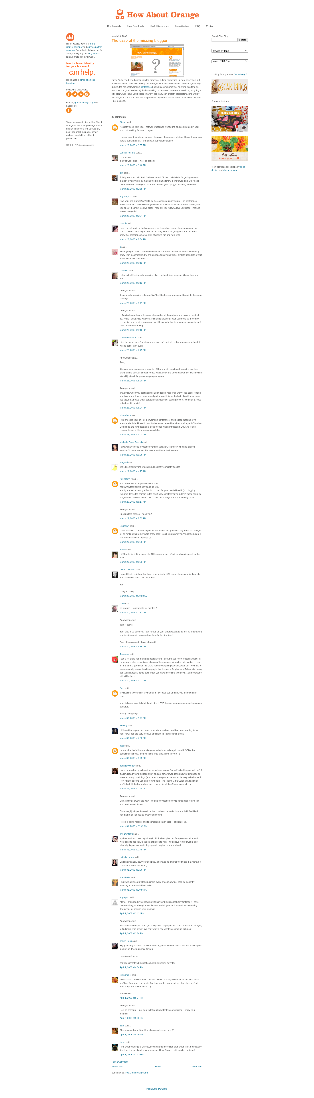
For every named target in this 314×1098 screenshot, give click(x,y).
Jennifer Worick (127, 766)
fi (120, 247)
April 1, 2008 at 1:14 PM (131, 933)
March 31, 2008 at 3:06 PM (133, 870)
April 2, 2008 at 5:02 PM (131, 1018)
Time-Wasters (182, 26)
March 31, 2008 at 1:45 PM (133, 849)
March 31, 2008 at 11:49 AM (133, 826)
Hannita (124, 223)
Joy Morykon (126, 196)
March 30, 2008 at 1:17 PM (133, 612)
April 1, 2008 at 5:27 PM (131, 998)
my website (94, 53)
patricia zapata (127, 857)
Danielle (124, 270)
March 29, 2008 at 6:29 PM (133, 562)
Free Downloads (135, 26)
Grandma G (125, 975)
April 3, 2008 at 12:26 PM (132, 1054)
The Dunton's (126, 834)
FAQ (197, 26)
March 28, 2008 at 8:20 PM (133, 380)
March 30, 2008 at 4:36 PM (133, 646)
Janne (123, 549)
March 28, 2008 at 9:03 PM (133, 434)
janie (122, 603)
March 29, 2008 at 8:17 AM (133, 502)
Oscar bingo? (240, 74)
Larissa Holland (127, 152)
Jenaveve (124, 654)
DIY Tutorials (114, 26)
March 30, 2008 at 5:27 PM (133, 718)
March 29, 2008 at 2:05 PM (133, 542)
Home (158, 1066)
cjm (121, 173)
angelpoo (124, 897)
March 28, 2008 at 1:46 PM (133, 165)
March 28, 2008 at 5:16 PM (133, 330)
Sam (122, 1025)
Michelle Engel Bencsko (132, 442)
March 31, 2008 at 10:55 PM (133, 890)
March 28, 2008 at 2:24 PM (133, 216)
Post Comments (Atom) (136, 1072)
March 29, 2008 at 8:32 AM (133, 518)
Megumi (124, 462)
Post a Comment (120, 1062)
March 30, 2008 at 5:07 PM (133, 680)
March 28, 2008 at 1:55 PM (133, 189)
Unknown (124, 526)
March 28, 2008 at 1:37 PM (133, 145)
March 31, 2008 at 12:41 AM (133, 788)
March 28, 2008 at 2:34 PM (133, 239)
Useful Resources (159, 26)
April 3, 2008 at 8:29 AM (131, 1034)
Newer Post (117, 1066)
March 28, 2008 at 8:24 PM (133, 408)
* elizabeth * (126, 479)
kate (122, 746)
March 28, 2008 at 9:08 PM (133, 455)
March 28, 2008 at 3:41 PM (133, 303)
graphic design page (85, 102)
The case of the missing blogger (139, 40)
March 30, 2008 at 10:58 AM (133, 596)
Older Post (197, 1066)
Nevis (122, 1042)
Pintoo (123, 122)
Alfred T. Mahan (127, 569)
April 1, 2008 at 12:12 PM (132, 913)
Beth (122, 688)
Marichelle (125, 877)
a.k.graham (125, 415)
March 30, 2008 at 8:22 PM (133, 758)
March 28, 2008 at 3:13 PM (133, 263)
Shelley (123, 725)
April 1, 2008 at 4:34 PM (131, 967)
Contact (210, 26)
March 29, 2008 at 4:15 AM (133, 471)
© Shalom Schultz (128, 337)
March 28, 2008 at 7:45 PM (133, 350)
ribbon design (230, 170)
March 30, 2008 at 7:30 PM (133, 738)
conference (146, 87)
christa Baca (126, 941)
